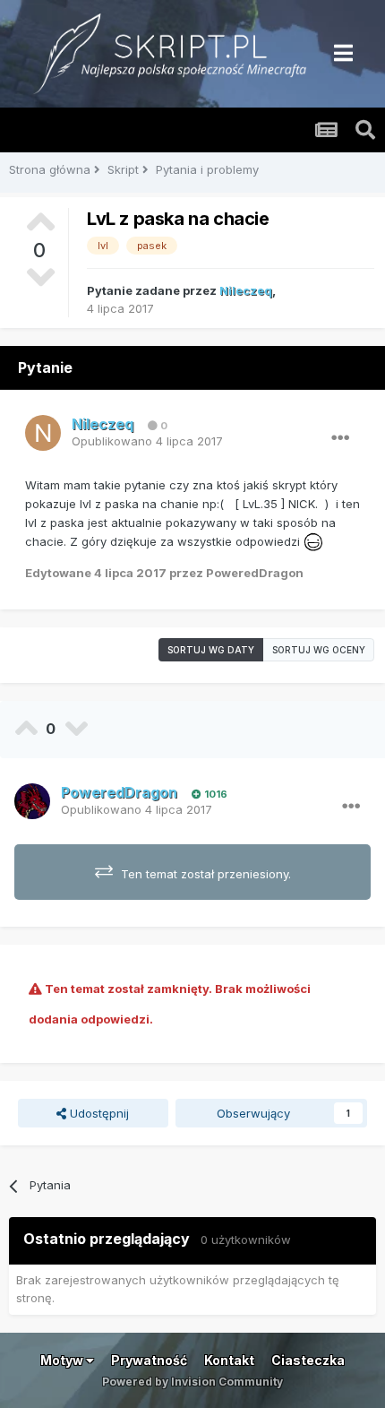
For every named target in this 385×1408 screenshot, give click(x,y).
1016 (214, 794)
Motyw (63, 1360)
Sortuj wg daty (210, 649)
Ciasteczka (308, 1360)
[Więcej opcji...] (340, 438)
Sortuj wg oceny (318, 649)
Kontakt (229, 1360)
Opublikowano (147, 441)
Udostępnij (97, 1113)
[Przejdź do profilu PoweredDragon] (32, 801)
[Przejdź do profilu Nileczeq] (43, 433)
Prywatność (149, 1360)
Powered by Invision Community (192, 1381)
